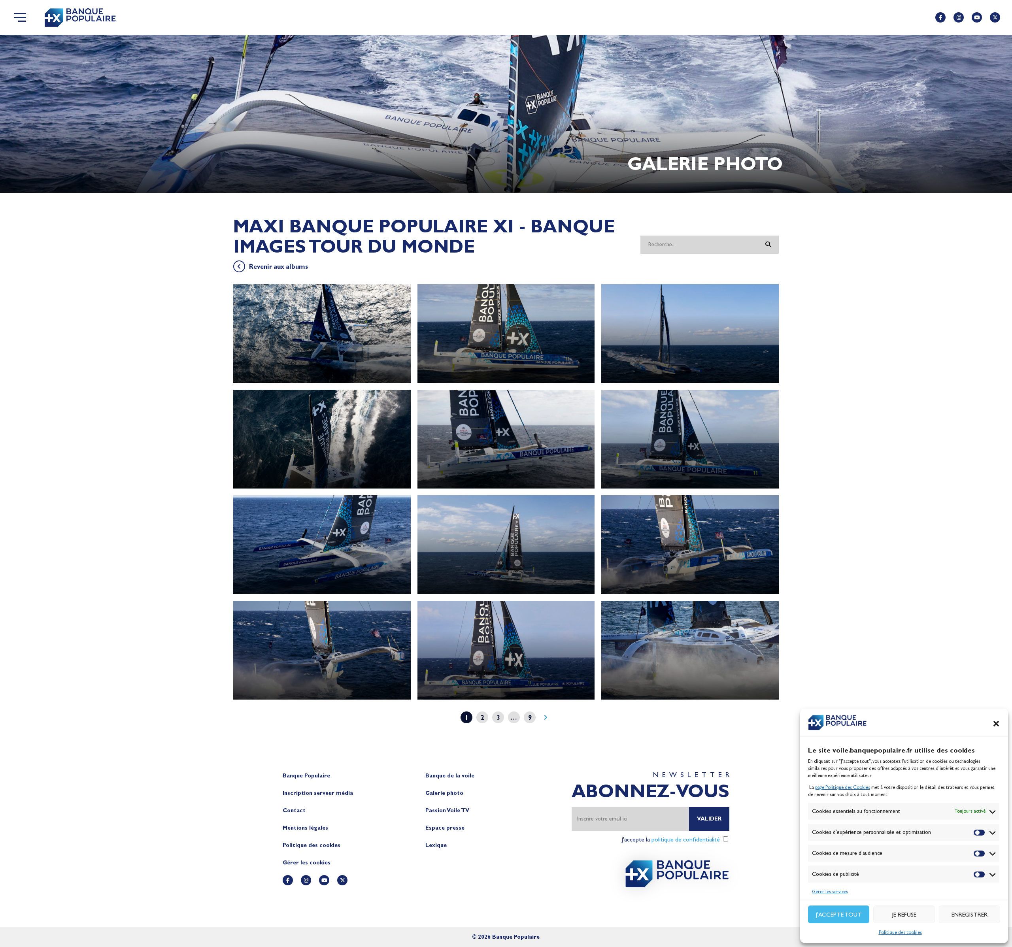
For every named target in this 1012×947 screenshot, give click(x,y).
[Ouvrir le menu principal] (20, 17)
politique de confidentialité (685, 839)
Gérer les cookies (306, 862)
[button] (996, 724)
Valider (709, 818)
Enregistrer (969, 914)
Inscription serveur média (318, 793)
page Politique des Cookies (842, 787)
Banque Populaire (306, 775)
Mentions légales (305, 827)
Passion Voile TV (447, 810)
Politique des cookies (900, 932)
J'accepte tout (839, 914)
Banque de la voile (449, 775)
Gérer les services (830, 891)
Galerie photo (444, 793)
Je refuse (904, 914)
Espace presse (444, 827)
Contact (294, 810)
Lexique (436, 845)
